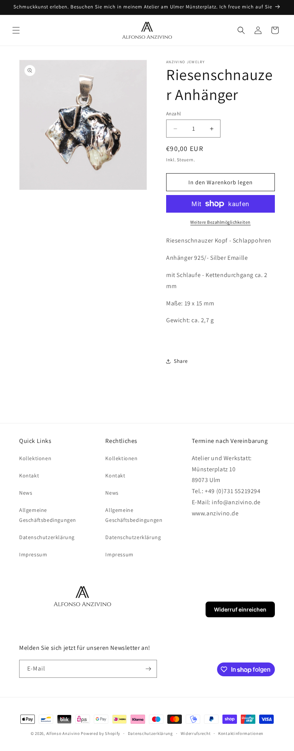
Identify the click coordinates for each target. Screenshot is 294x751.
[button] (16, 30)
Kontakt (29, 475)
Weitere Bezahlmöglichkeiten (220, 222)
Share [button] (181, 360)
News (25, 492)
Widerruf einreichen (240, 609)
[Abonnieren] (148, 669)
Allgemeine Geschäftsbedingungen (47, 515)
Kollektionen (35, 458)
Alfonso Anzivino (63, 733)
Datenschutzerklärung (47, 537)
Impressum (33, 554)
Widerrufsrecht (196, 733)
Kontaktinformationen (240, 733)
